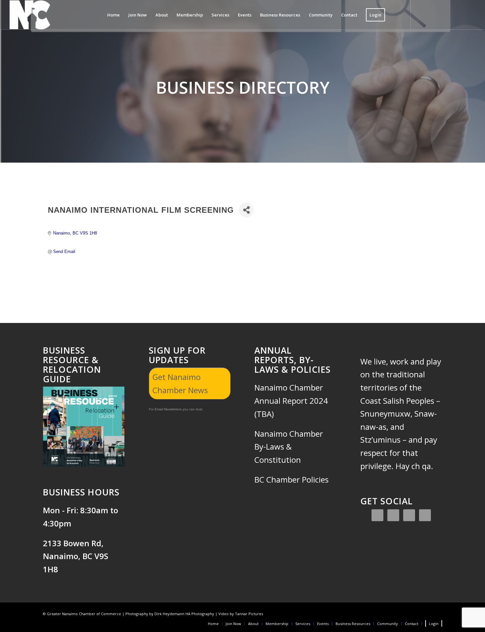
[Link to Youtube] (461, 14)
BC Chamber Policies (291, 479)
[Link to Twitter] (441, 14)
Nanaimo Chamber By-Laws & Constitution (288, 446)
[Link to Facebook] (421, 14)
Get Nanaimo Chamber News (180, 383)
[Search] (395, 14)
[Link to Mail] (470, 14)
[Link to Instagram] (431, 14)
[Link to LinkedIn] (451, 14)
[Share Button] (246, 210)
